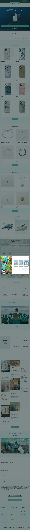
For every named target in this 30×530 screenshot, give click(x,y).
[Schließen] (28, 257)
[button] (16, 263)
